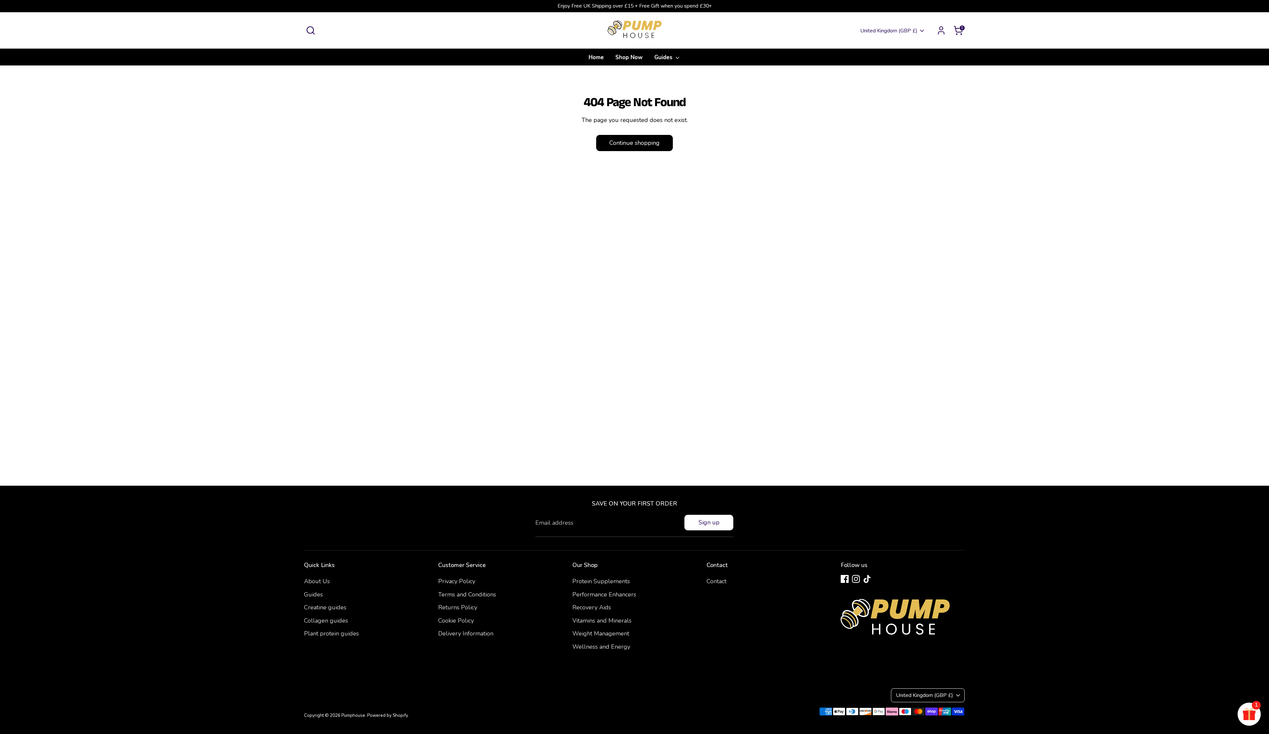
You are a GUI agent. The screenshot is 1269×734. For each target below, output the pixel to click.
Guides (664, 57)
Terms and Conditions (467, 594)
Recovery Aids (591, 607)
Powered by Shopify (387, 715)
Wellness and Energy (601, 647)
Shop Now (629, 57)
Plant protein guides (331, 633)
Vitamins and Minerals (602, 621)
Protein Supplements (601, 581)
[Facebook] (845, 579)
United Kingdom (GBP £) (888, 30)
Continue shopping (634, 143)
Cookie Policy (456, 621)
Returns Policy (457, 607)
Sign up (709, 522)
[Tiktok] (867, 579)
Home (596, 57)
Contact (716, 581)
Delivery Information (465, 633)
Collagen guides (326, 621)
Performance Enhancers (604, 594)
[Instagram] (856, 579)
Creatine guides (325, 607)
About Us (317, 581)
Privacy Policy (456, 581)
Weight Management (600, 633)
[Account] (941, 30)
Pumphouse (353, 715)
